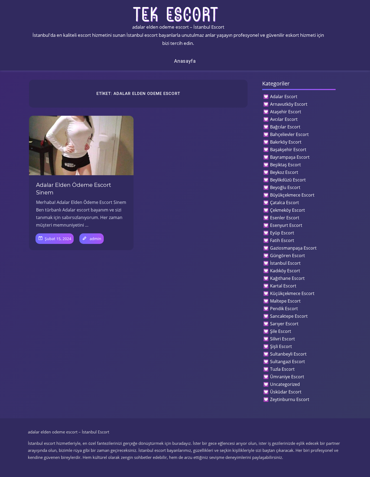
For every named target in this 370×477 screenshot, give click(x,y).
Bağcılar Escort (285, 127)
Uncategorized (285, 384)
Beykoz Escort (284, 172)
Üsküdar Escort (285, 392)
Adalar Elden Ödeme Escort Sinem (73, 189)
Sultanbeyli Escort (288, 354)
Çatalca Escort (284, 203)
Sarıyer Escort (284, 324)
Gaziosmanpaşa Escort (293, 248)
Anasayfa (185, 61)
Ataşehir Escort (285, 112)
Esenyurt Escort (286, 225)
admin (95, 238)
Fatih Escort (282, 240)
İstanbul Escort (285, 263)
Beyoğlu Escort (285, 187)
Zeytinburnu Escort (289, 399)
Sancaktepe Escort (289, 316)
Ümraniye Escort (287, 377)
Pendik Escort (284, 309)
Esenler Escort (284, 218)
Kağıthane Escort (287, 278)
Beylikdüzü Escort (288, 180)
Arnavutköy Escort (288, 104)
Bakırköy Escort (285, 142)
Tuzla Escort (282, 369)
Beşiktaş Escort (285, 165)
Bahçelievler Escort (289, 134)
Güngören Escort (287, 256)
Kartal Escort (283, 286)
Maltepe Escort (285, 301)
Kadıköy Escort (285, 271)
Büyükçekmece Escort (292, 195)
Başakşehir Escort (288, 150)
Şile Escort (280, 331)
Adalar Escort (283, 97)
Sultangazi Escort (287, 362)
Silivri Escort (282, 339)
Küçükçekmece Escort (292, 293)
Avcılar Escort (284, 119)
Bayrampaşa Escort (290, 157)
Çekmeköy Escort (287, 210)
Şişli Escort (281, 346)
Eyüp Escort (282, 233)
